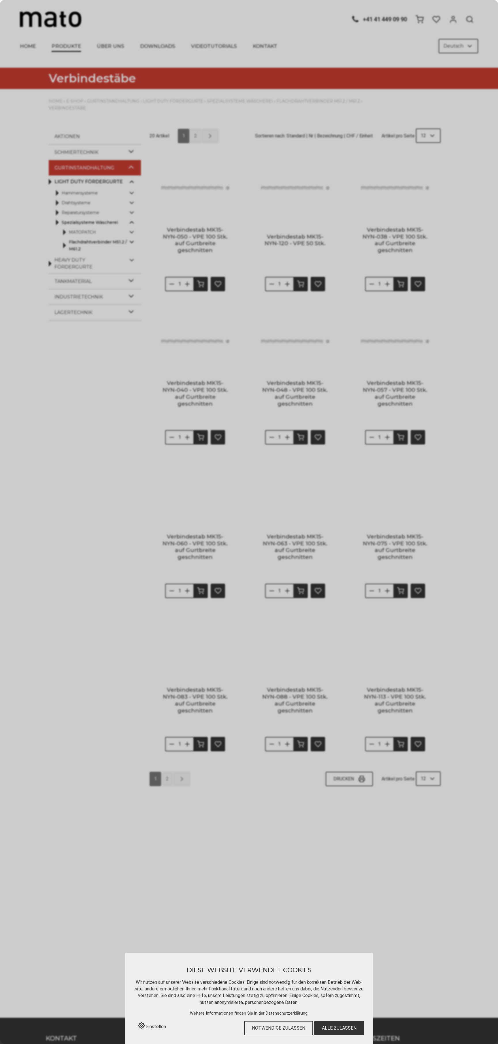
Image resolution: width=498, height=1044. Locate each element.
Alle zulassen (339, 1028)
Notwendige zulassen (278, 1028)
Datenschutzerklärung (287, 1013)
